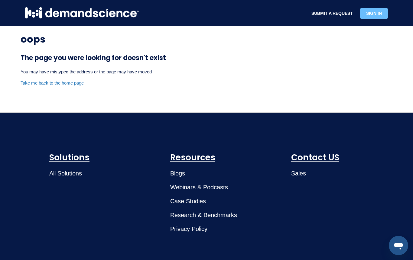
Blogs (177, 173)
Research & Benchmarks (203, 215)
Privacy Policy (188, 229)
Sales (298, 173)
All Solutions (65, 173)
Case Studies (188, 201)
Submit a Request (332, 13)
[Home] (82, 12)
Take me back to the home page (52, 82)
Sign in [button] (374, 13)
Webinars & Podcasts (199, 187)
